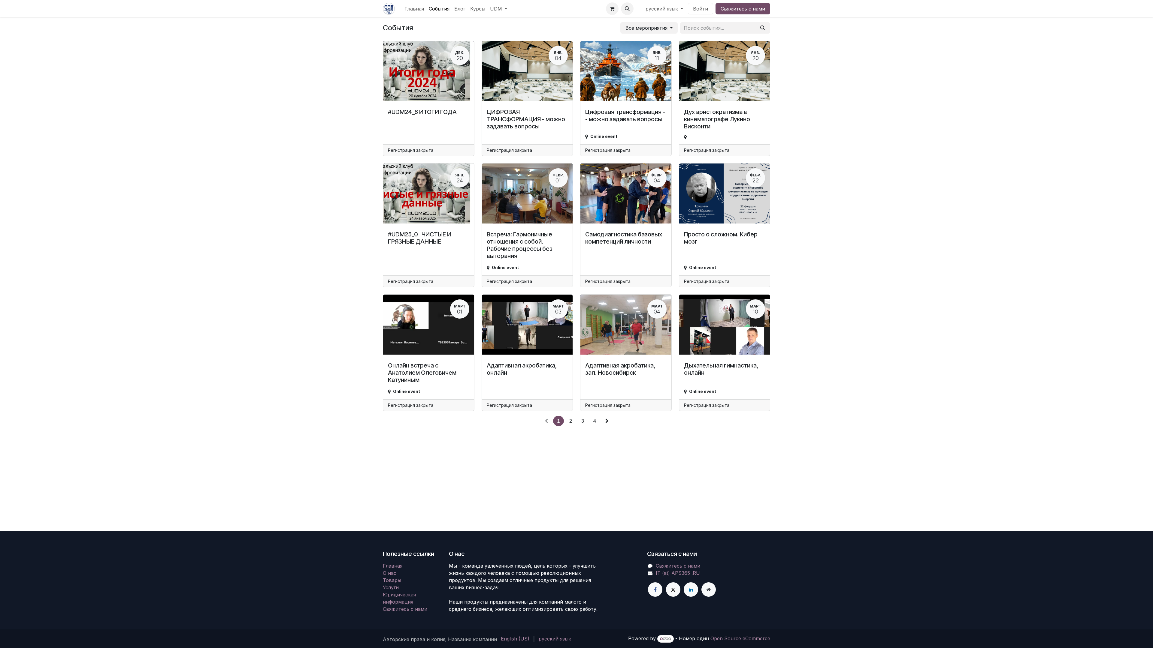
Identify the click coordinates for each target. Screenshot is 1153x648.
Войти (700, 9)
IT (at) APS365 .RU (678, 573)
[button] (627, 8)
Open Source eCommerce (740, 638)
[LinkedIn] (691, 589)
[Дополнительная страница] (708, 589)
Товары (392, 580)
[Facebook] (655, 589)
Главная (392, 566)
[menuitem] (414, 9)
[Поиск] (762, 28)
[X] (673, 589)
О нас (389, 573)
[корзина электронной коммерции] (612, 8)
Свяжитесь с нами (743, 9)
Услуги (391, 587)
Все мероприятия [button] (647, 28)
